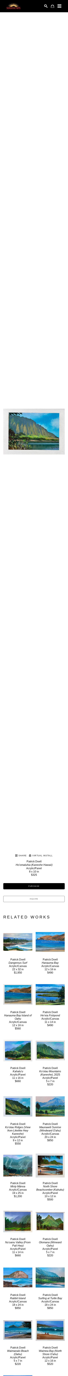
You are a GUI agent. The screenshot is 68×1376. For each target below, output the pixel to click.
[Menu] (59, 6)
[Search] (46, 6)
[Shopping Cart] (52, 6)
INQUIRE (34, 899)
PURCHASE (33, 886)
